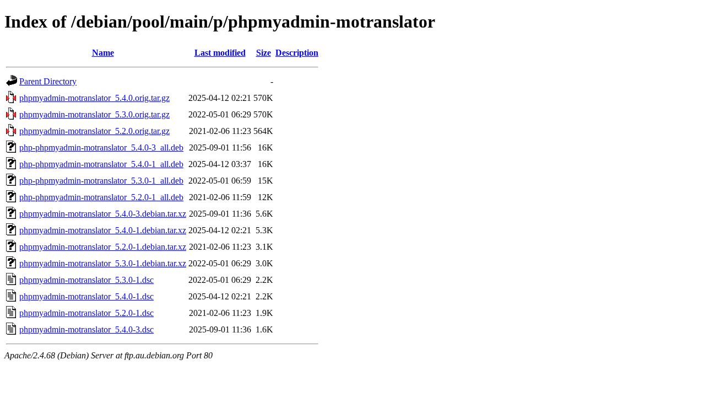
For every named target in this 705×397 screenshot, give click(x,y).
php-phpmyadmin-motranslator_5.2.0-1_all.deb (101, 197)
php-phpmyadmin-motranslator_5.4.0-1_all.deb (101, 164)
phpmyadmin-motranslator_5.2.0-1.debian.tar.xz (102, 246)
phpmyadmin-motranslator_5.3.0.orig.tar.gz (94, 114)
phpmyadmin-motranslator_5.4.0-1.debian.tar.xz (102, 230)
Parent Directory (48, 81)
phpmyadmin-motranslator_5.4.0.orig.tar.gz (94, 98)
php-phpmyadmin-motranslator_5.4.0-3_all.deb (101, 147)
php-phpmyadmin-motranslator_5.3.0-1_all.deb (101, 180)
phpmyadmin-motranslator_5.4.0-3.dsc (86, 329)
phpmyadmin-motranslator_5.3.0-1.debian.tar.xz (102, 263)
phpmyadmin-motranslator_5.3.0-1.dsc (86, 280)
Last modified (220, 52)
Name (103, 52)
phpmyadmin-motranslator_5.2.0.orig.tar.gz (94, 131)
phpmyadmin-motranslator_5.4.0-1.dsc (86, 296)
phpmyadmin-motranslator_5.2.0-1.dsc (86, 313)
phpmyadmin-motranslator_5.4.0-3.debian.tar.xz (102, 213)
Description (296, 52)
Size (263, 52)
